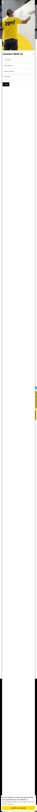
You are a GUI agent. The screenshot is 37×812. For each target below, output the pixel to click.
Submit (6, 84)
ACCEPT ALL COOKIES (18, 808)
